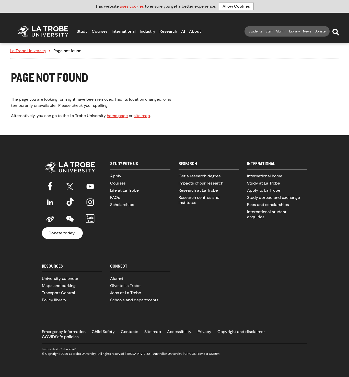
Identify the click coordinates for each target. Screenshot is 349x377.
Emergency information (64, 331)
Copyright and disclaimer (241, 331)
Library (294, 31)
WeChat (70, 219)
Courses (100, 31)
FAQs (115, 197)
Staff (269, 31)
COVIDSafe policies (60, 336)
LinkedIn (50, 202)
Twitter (70, 185)
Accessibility (179, 331)
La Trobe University (28, 50)
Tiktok (70, 202)
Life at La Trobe (124, 190)
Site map (152, 331)
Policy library (54, 300)
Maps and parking (59, 285)
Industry (147, 31)
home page (117, 115)
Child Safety (103, 331)
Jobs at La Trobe (125, 292)
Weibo (50, 219)
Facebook (50, 185)
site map (142, 115)
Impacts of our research (201, 183)
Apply (115, 176)
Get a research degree (200, 176)
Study (82, 31)
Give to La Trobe (125, 285)
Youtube (90, 185)
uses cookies (132, 6)
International (124, 31)
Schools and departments (134, 300)
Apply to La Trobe (263, 190)
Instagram (90, 202)
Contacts (129, 331)
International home (264, 176)
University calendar (60, 278)
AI (183, 31)
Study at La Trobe (263, 183)
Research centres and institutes (199, 200)
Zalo (90, 219)
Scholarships (122, 204)
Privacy (204, 331)
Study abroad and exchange (273, 197)
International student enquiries (266, 214)
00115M (214, 354)
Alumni (281, 31)
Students (255, 31)
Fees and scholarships (268, 204)
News (307, 31)
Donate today (62, 233)
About (195, 31)
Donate (320, 31)
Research (168, 31)
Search (336, 32)
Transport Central (58, 292)
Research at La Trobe (198, 190)
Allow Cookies (236, 6)
